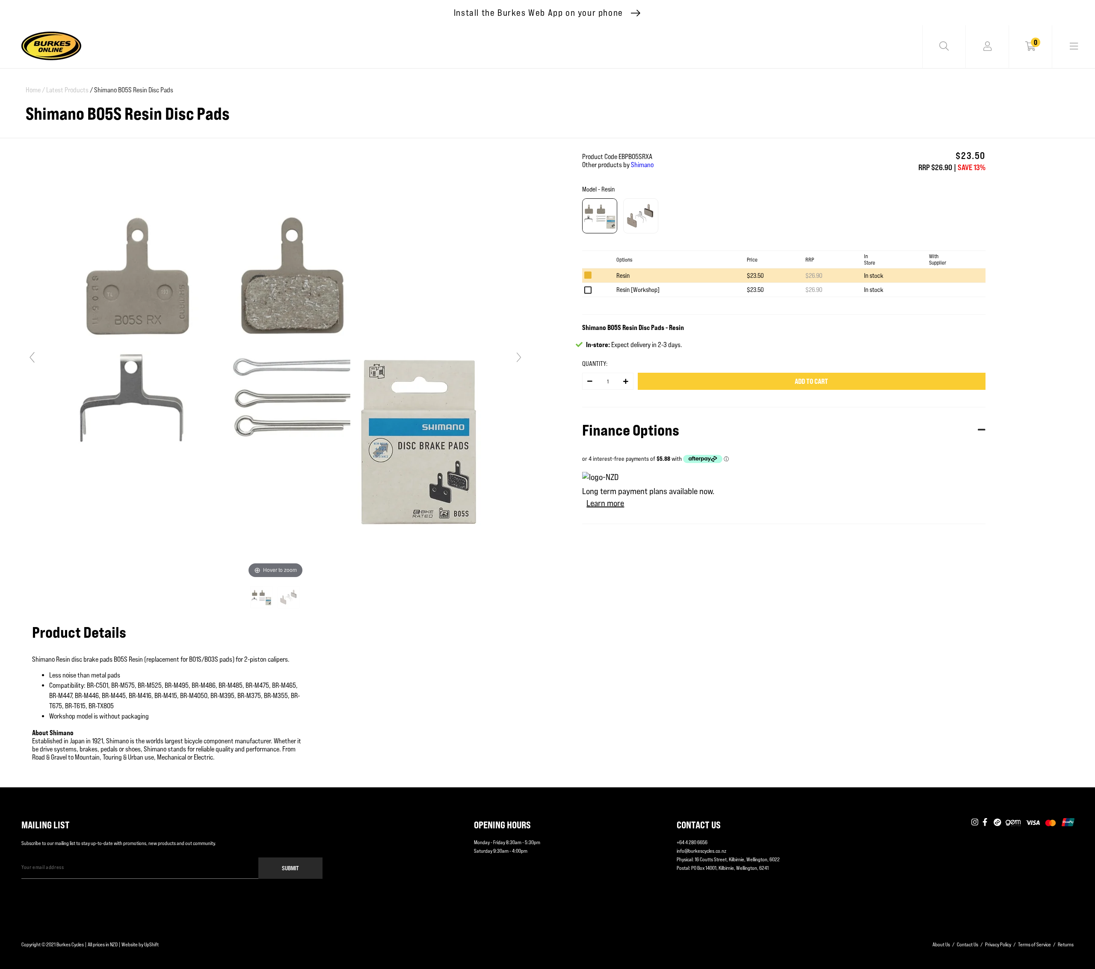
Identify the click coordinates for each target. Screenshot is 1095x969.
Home (35, 90)
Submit (290, 868)
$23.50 (755, 275)
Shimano (642, 165)
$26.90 (814, 275)
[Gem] (1013, 822)
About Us (941, 944)
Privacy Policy (998, 944)
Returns (1066, 944)
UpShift (151, 944)
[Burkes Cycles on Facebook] (986, 822)
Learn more (605, 503)
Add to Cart (811, 381)
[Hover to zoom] (275, 361)
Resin (623, 275)
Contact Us (967, 944)
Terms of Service (1034, 944)
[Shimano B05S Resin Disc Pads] (262, 597)
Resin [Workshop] (638, 289)
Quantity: (594, 363)
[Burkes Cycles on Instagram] (974, 822)
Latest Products (67, 90)
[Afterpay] (997, 822)
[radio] (599, 215)
